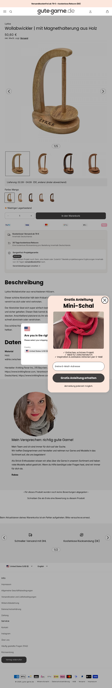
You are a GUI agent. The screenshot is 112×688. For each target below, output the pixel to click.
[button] (108, 11)
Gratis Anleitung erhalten (78, 378)
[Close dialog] (104, 300)
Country (27, 347)
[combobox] (37, 351)
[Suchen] (11, 11)
